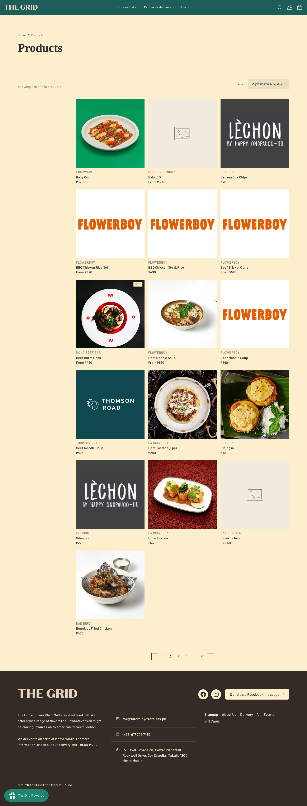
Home (22, 35)
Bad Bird (83, 623)
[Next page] (210, 656)
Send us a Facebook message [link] (255, 694)
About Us (229, 714)
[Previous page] (154, 656)
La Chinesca (158, 443)
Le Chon (227, 172)
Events (269, 714)
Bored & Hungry (161, 172)
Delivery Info (249, 714)
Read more (89, 745)
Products (37, 35)
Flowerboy (85, 262)
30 (202, 656)
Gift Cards (212, 721)
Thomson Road (88, 443)
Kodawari (84, 172)
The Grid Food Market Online (51, 785)
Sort (241, 84)
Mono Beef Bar (88, 352)
